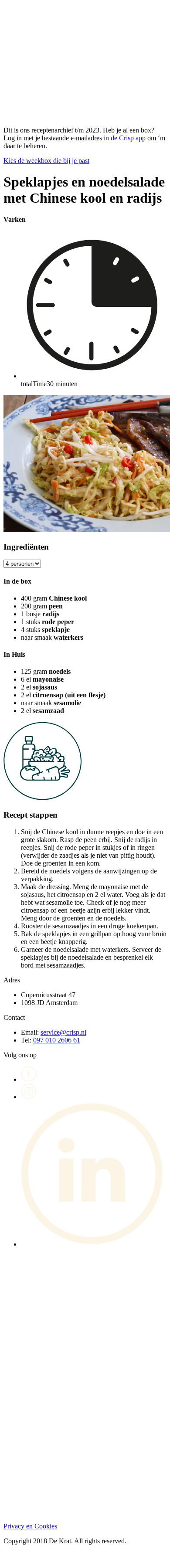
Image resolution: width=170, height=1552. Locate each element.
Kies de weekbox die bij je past (46, 160)
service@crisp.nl (63, 1032)
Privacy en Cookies (30, 1526)
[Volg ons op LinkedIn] (94, 1244)
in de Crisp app (125, 138)
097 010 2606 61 (56, 1040)
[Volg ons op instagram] (29, 1096)
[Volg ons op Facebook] (29, 1079)
